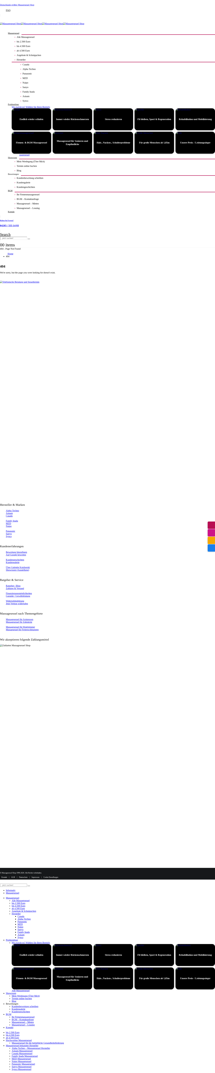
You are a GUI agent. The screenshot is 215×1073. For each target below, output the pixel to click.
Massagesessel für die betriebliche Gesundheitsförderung (38, 1043)
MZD (25, 78)
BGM (10, 191)
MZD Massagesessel (21, 1059)
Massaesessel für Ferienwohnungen (22, 629)
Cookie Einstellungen (50, 877)
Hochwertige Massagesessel (19, 1040)
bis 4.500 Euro (23, 46)
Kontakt (11, 212)
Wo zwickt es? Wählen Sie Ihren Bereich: (31, 107)
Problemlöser (13, 104)
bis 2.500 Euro (23, 41)
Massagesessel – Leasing (28, 208)
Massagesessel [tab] (12, 893)
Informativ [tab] (11, 890)
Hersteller (21, 59)
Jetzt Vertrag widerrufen (17, 603)
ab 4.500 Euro (23, 50)
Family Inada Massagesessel (25, 1056)
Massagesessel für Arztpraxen (19, 619)
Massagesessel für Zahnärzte (19, 622)
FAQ (8, 10)
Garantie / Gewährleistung (18, 596)
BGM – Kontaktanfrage (28, 199)
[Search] (29, 238)
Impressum (35, 877)
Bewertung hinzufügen (16, 552)
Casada (26, 64)
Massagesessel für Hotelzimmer (20, 627)
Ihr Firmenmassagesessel (28, 194)
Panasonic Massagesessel (23, 1064)
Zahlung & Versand (15, 588)
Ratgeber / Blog (13, 586)
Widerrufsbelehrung (15, 601)
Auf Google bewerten (16, 555)
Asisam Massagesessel (22, 1051)
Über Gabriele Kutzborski (18, 567)
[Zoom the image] (107, 390)
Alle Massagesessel (26, 37)
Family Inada (29, 92)
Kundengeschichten (26, 187)
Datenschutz (23, 877)
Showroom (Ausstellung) (17, 570)
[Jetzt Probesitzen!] (211, 532)
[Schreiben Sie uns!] (211, 540)
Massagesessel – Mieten (28, 203)
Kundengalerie (23, 182)
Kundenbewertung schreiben (30, 178)
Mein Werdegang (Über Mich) (31, 161)
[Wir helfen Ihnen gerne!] (211, 525)
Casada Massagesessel (22, 1053)
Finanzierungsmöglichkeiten (19, 593)
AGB (13, 877)
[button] (5, 234)
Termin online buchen (27, 166)
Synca (25, 101)
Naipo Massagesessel (21, 1061)
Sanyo (25, 87)
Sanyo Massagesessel (21, 1066)
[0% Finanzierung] (211, 548)
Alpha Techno (29, 69)
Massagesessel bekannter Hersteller (22, 1045)
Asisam (26, 96)
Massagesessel (13, 33)
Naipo (25, 82)
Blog (19, 170)
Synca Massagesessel (21, 1069)
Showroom (12, 158)
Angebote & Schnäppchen (29, 55)
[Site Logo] (42, 23)
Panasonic (27, 73)
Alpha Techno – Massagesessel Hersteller (31, 1048)
